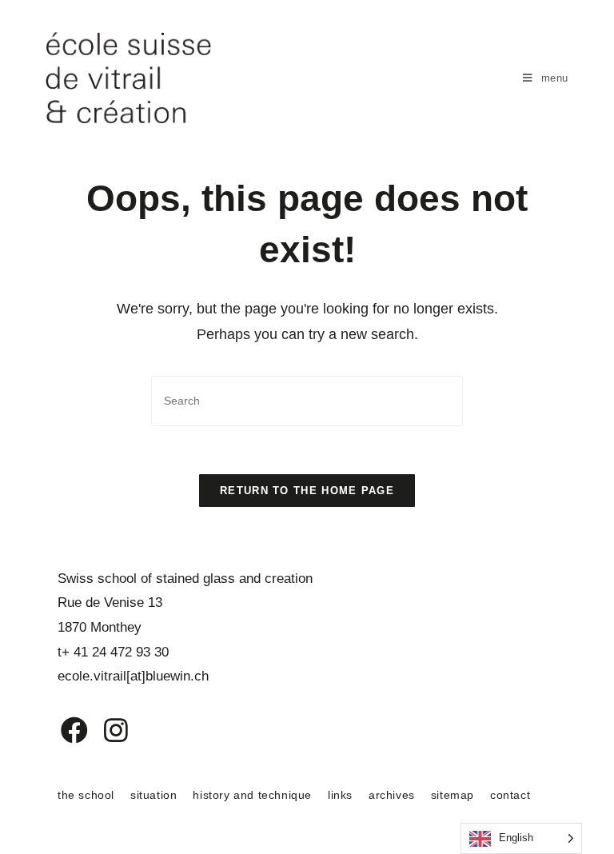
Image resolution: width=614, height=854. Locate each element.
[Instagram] (105, 730)
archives (392, 794)
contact (510, 794)
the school (86, 794)
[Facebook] (63, 730)
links (340, 794)
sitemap (452, 794)
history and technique (252, 794)
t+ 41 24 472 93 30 (113, 652)
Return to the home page (307, 491)
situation (153, 794)
